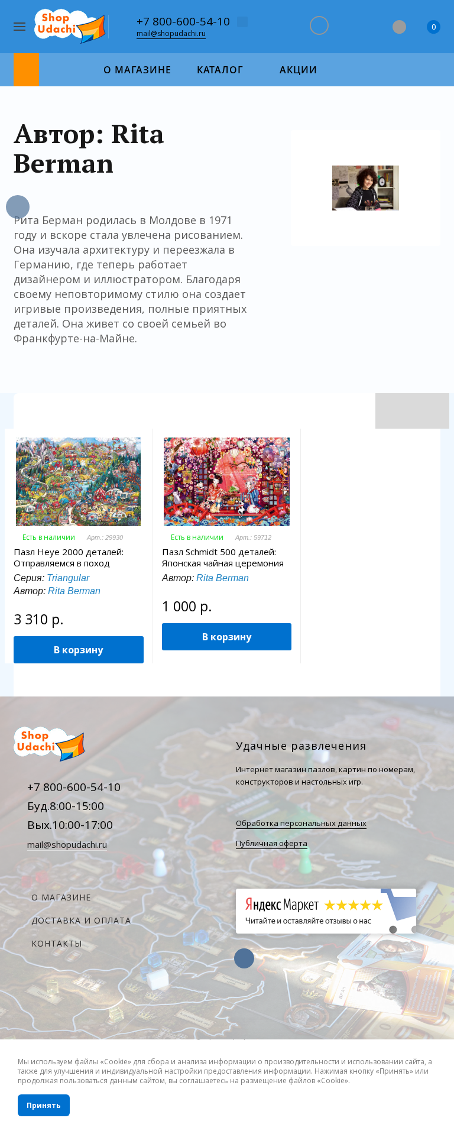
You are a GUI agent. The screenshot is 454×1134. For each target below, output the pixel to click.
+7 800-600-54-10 (183, 21)
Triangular (68, 578)
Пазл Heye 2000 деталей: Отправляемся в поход (69, 557)
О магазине (61, 897)
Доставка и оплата (81, 920)
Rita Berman (74, 591)
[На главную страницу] (71, 27)
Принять (44, 1105)
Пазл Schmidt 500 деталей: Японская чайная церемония (223, 557)
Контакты (56, 943)
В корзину (78, 649)
